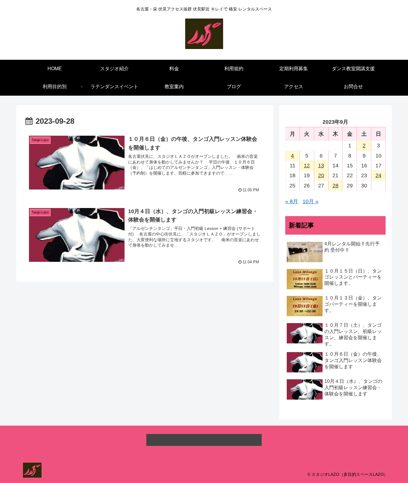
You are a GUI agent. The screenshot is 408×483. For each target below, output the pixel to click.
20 (321, 175)
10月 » (310, 201)
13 (321, 166)
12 (307, 166)
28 (335, 186)
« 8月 (291, 201)
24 (378, 175)
